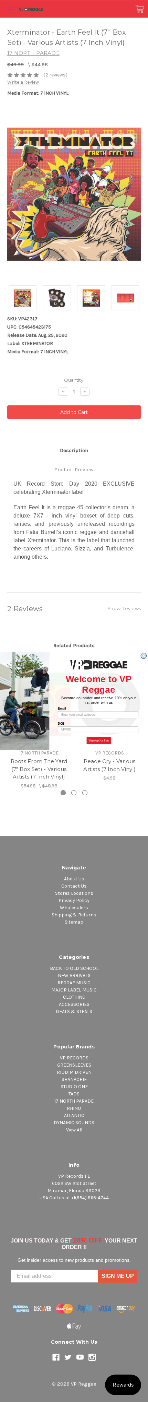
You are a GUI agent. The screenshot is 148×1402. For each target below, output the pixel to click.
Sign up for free (98, 740)
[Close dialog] (144, 656)
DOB (61, 723)
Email (62, 708)
